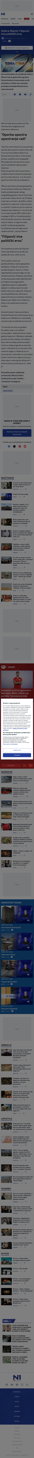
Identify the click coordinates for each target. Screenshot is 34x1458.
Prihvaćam (17, 755)
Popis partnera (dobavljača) (10, 744)
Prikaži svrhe (17, 750)
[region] (17, 729)
